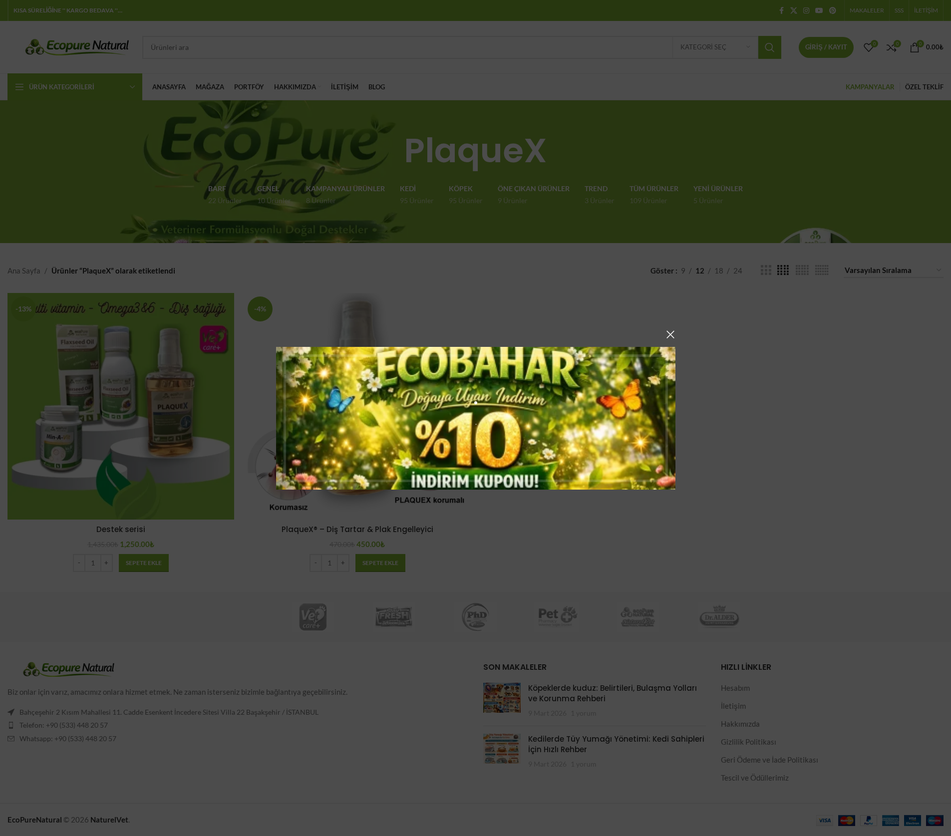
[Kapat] (670, 334)
